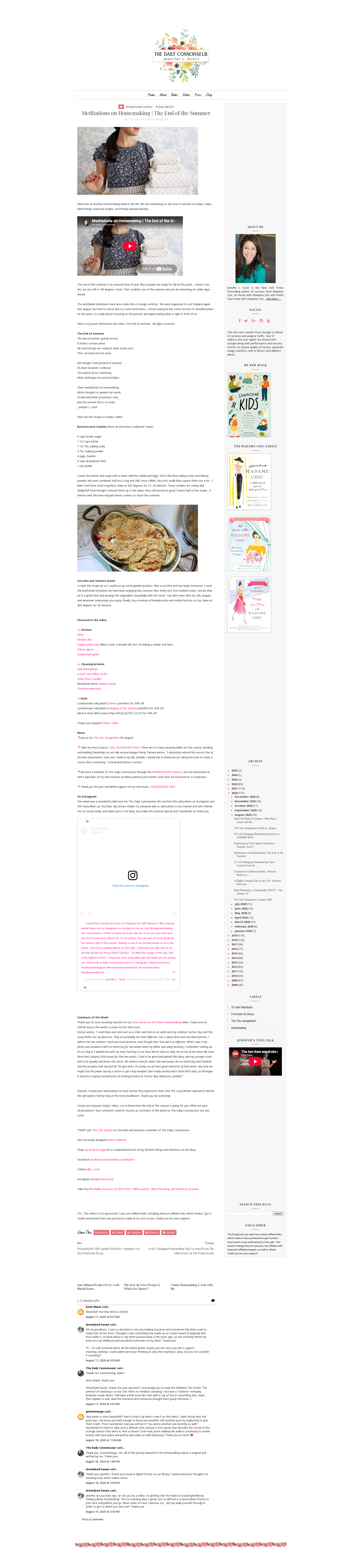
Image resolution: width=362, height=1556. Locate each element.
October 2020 (244, 806)
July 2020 (241, 904)
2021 (235, 788)
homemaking (238, 1028)
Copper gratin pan (88, 644)
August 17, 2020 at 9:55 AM (103, 1404)
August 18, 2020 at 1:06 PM (103, 1461)
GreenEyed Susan (97, 1324)
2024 (235, 775)
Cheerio (112, 703)
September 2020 (246, 810)
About (163, 95)
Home (151, 95)
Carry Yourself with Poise (124, 747)
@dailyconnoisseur (102, 1179)
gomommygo (95, 1411)
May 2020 (241, 913)
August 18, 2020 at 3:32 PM (103, 1483)
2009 (235, 980)
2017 (235, 944)
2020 (235, 793)
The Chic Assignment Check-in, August (255, 828)
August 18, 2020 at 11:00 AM (103, 1440)
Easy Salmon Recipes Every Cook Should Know (98, 1286)
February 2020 (244, 926)
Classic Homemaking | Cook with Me (192, 1286)
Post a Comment (92, 1519)
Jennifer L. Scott (115, 979)
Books (174, 95)
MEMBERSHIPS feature (166, 772)
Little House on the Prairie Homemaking (156, 1022)
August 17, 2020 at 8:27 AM (103, 1317)
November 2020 (245, 801)
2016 (235, 949)
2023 (235, 779)
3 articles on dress (242, 1014)
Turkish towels (107, 683)
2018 (235, 940)
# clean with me (164, 106)
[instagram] (261, 321)
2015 (235, 953)
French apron (85, 649)
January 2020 (244, 931)
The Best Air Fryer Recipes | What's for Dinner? (142, 1286)
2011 (235, 971)
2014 (235, 958)
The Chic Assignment (107, 737)
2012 (235, 967)
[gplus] (253, 321)
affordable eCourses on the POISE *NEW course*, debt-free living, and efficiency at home (143, 1189)
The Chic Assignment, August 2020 (253, 899)
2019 (235, 935)
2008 (235, 985)
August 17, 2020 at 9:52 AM (103, 1360)
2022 (235, 784)
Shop (209, 95)
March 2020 (243, 922)
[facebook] (240, 321)
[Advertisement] (255, 161)
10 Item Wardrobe (242, 1007)
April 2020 (241, 917)
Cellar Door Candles (89, 679)
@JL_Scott (93, 1169)
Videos (186, 95)
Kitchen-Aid (84, 639)
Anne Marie (93, 1307)
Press (198, 95)
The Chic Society (103, 1130)
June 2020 (241, 908)
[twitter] (246, 321)
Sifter (80, 634)
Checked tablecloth (89, 688)
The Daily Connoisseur (101, 1368)
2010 (235, 976)
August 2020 (243, 815)
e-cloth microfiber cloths (92, 674)
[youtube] (268, 321)
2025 (235, 770)
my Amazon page (95, 1149)
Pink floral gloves (87, 669)
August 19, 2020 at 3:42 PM (103, 1511)
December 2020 (245, 796)
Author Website (116, 1140)
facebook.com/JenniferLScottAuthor (112, 1159)
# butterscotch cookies (139, 106)
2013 (235, 962)
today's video (110, 723)
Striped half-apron (88, 654)
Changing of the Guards (122, 708)
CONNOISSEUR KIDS (162, 786)
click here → (273, 299)
